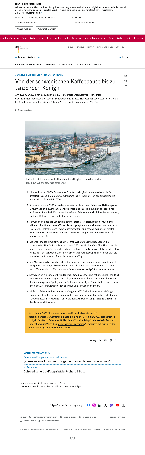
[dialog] (72, 17)
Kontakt (90, 47)
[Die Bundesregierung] (21, 49)
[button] (128, 47)
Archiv (63, 383)
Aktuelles (50, 64)
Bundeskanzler (83, 64)
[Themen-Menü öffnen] (39, 57)
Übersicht (97, 429)
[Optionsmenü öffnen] (126, 86)
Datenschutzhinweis (105, 47)
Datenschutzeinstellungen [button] (114, 429)
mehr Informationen (27, 22)
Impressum (68, 429)
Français (80, 47)
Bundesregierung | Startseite (33, 383)
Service (98, 64)
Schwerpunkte (66, 64)
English (71, 47)
